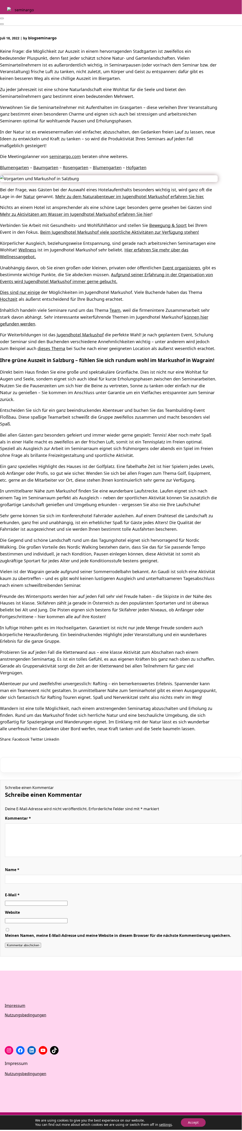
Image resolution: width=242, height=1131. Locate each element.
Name (12, 869)
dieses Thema (51, 348)
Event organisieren (181, 268)
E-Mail (12, 894)
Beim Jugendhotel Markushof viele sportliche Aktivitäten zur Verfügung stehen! (119, 232)
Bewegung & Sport (168, 225)
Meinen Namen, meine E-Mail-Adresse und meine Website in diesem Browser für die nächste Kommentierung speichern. (118, 935)
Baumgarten (45, 167)
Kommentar (18, 818)
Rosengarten (75, 167)
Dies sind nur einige (20, 292)
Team (115, 310)
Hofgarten (136, 167)
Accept (193, 1122)
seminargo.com (65, 156)
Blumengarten (14, 167)
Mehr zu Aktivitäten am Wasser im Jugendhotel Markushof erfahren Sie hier (75, 214)
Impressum (15, 1005)
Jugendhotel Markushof (80, 335)
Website (12, 912)
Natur (29, 196)
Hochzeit (8, 299)
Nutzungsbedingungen (25, 1015)
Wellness (27, 250)
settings (165, 1125)
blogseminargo (42, 38)
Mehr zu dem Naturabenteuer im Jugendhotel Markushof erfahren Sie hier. (129, 196)
